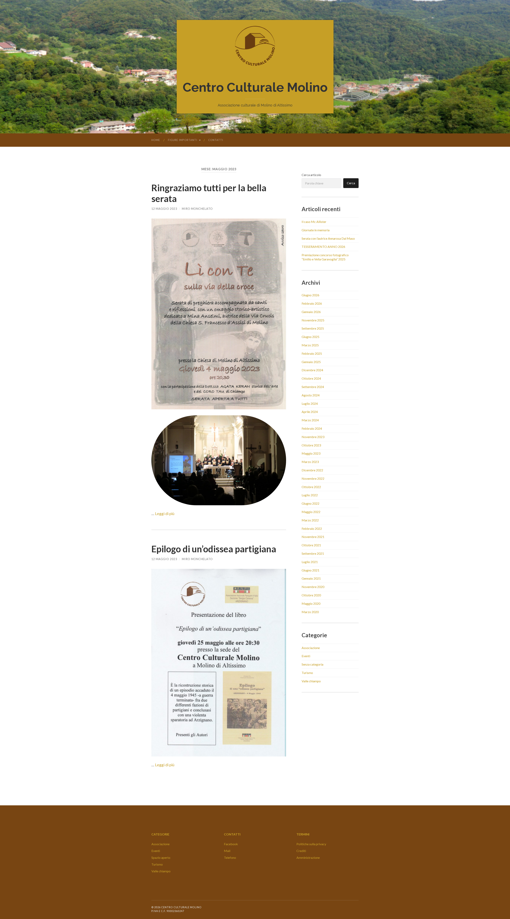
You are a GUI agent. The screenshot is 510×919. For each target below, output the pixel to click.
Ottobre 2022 (311, 487)
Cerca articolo (311, 175)
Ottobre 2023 (311, 445)
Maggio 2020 (311, 603)
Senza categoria (312, 664)
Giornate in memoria (316, 230)
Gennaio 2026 (311, 312)
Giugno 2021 (310, 570)
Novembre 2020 (313, 587)
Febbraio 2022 (312, 528)
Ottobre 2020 (311, 595)
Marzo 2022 (310, 520)
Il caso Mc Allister (314, 222)
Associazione (311, 648)
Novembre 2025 (313, 320)
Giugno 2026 (310, 295)
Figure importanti (182, 140)
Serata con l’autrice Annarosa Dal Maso (328, 238)
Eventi (306, 656)
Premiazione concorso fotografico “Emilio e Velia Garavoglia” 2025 (325, 257)
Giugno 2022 (310, 503)
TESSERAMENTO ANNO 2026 (323, 246)
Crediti (301, 851)
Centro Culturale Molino (255, 87)
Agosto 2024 (311, 395)
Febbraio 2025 (312, 353)
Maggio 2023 (311, 453)
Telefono (230, 857)
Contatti (215, 140)
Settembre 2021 (313, 553)
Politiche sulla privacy (311, 844)
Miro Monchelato (197, 208)
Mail (227, 851)
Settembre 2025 (313, 328)
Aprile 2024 (310, 412)
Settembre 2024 (313, 387)
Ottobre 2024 (311, 378)
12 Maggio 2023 (164, 208)
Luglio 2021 (310, 562)
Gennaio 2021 (311, 578)
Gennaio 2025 (311, 362)
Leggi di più (164, 513)
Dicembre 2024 (312, 370)
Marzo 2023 (310, 462)
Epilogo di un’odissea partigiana (213, 549)
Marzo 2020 (310, 612)
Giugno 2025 (310, 337)
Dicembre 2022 (312, 470)
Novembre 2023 (313, 437)
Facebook (231, 844)
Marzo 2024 (310, 420)
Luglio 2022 (310, 495)
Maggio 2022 (311, 512)
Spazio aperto (160, 857)
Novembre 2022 (313, 478)
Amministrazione (308, 857)
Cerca (351, 183)
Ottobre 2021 (311, 545)
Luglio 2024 (310, 403)
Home (155, 140)
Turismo (307, 673)
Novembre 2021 (313, 537)
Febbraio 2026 (312, 303)
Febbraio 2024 (312, 428)
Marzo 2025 (310, 345)
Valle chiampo (311, 681)
